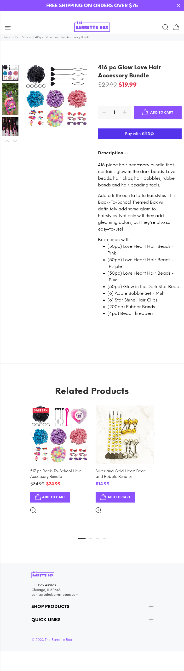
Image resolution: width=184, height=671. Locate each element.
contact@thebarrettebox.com (54, 595)
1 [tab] (82, 538)
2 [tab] (90, 538)
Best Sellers (23, 37)
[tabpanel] (59, 455)
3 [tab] (97, 538)
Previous (7, 141)
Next (15, 141)
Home (7, 37)
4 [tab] (104, 538)
